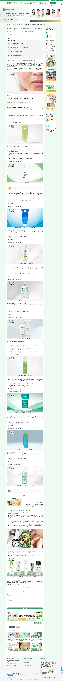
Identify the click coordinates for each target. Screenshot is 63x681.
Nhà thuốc (46, 5)
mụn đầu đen (29, 194)
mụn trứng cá (13, 150)
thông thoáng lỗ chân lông (29, 268)
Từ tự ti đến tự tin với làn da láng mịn (53, 116)
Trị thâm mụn (22, 5)
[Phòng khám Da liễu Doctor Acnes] (12, 3)
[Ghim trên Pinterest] (13, 627)
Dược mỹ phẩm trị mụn (15, 24)
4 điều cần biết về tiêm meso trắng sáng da (53, 126)
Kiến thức (35, 5)
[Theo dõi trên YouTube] (50, 0)
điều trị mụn (10, 70)
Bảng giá (31, 5)
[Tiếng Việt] (62, 4)
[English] (37, 674)
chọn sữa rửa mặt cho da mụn (36, 62)
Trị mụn (18, 5)
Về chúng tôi (13, 5)
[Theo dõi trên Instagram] (48, 0)
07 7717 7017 (29, 665)
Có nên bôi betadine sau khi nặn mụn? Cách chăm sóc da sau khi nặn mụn (53, 121)
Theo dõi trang (45, 673)
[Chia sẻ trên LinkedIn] (14, 627)
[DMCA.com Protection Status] (17, 626)
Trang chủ (8, 5)
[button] (53, 6)
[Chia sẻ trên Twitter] (11, 627)
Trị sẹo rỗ (27, 5)
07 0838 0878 (29, 663)
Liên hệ (49, 5)
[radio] (22, 587)
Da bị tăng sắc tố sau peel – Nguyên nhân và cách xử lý (53, 130)
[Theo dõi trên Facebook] (18, 674)
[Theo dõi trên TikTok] (49, 0)
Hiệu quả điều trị (40, 5)
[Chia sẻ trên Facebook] (10, 627)
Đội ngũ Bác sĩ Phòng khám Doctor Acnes (27, 31)
